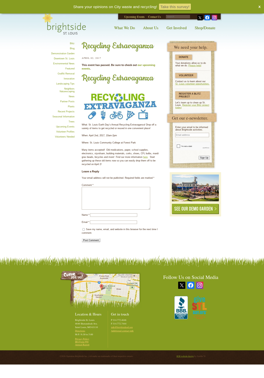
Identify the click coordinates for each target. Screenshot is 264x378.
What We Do (124, 27)
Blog (72, 48)
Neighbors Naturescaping (67, 90)
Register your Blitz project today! (192, 106)
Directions (80, 330)
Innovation (69, 78)
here (145, 157)
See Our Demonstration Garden (195, 188)
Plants (71, 106)
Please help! (194, 65)
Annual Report (82, 344)
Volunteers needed (65, 136)
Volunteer (186, 75)
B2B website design (185, 356)
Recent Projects (66, 111)
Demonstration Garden (63, 53)
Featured (70, 68)
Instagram (214, 17)
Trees (72, 121)
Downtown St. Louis (64, 58)
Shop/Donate (205, 27)
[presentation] (193, 146)
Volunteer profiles (65, 131)
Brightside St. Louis (64, 26)
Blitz (72, 43)
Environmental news (64, 63)
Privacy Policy (82, 338)
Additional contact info (122, 330)
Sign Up (204, 157)
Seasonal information (63, 116)
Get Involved (176, 27)
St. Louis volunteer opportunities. (192, 84)
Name (85, 215)
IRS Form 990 (82, 341)
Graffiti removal (66, 73)
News (72, 96)
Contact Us (154, 17)
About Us (150, 27)
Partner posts (67, 101)
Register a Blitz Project (190, 95)
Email (85, 222)
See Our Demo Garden (195, 209)
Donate (183, 57)
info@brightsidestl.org (122, 327)
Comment (87, 185)
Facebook (207, 17)
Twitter (200, 17)
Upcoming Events (134, 17)
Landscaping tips (65, 83)
